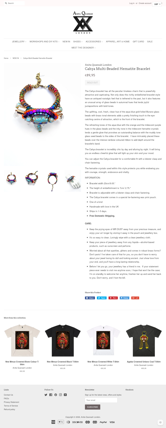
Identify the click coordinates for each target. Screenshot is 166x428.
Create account (145, 3)
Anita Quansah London (90, 417)
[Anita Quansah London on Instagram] (60, 395)
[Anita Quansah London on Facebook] (50, 395)
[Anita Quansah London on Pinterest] (55, 395)
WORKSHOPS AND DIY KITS (44, 41)
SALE (150, 41)
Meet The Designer (83, 47)
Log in (131, 3)
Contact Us (8, 394)
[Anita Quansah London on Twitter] (45, 395)
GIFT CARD (138, 41)
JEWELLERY (18, 41)
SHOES (77, 41)
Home (6, 58)
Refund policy (9, 409)
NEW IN (66, 41)
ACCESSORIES (93, 41)
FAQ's (6, 398)
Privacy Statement (11, 402)
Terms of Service (11, 405)
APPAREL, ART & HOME (118, 41)
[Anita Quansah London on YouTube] (65, 395)
